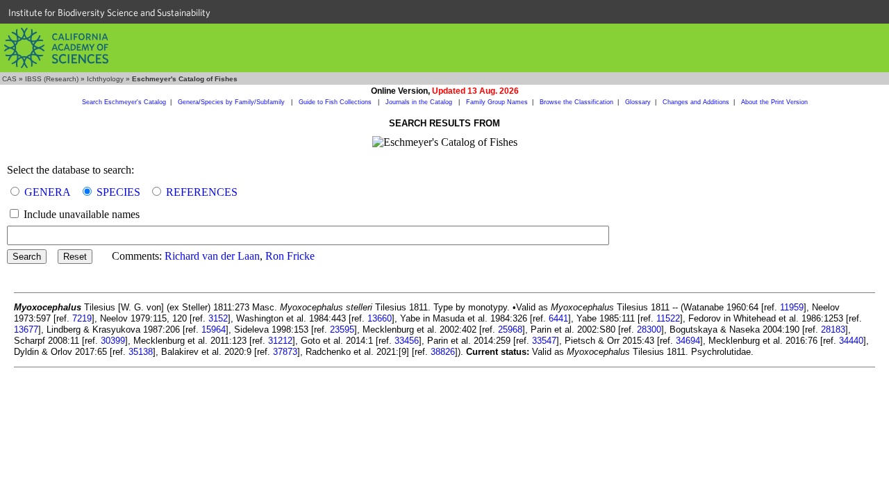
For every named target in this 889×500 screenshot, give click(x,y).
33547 (544, 340)
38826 (443, 352)
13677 (26, 329)
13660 (379, 318)
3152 (218, 318)
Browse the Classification (576, 102)
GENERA (47, 192)
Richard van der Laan (212, 256)
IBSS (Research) (51, 79)
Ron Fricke (290, 256)
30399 (113, 340)
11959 (792, 307)
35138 (140, 352)
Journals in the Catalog (419, 102)
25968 (510, 329)
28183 (833, 329)
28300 (649, 329)
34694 (688, 340)
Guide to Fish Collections (336, 102)
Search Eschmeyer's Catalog (124, 102)
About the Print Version (774, 102)
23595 (342, 329)
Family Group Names (497, 102)
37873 (285, 352)
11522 (668, 318)
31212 (280, 340)
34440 (851, 340)
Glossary (638, 102)
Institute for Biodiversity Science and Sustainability (109, 12)
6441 (558, 318)
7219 (82, 318)
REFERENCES (202, 192)
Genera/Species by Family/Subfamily (232, 102)
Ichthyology (105, 79)
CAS (9, 79)
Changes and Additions (696, 102)
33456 (406, 340)
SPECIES (118, 192)
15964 (213, 329)
